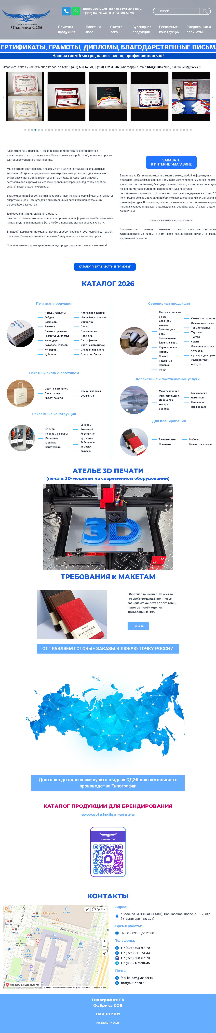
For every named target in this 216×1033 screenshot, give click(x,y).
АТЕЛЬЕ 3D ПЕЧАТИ (108, 474)
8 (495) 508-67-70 (121, 13)
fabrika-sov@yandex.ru (125, 8)
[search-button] (205, 11)
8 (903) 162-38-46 (95, 13)
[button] (25, 130)
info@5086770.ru (95, 8)
